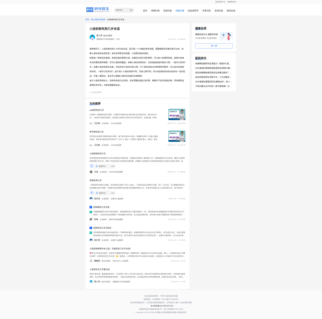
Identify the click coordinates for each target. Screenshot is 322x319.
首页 (145, 11)
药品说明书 (193, 11)
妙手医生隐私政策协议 (156, 303)
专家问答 (206, 11)
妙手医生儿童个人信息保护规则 (179, 303)
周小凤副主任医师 (98, 19)
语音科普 (167, 11)
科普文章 (180, 11)
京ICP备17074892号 (170, 299)
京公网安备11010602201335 (162, 306)
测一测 (214, 46)
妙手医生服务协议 (137, 303)
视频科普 (155, 11)
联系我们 (147, 299)
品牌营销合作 (231, 2)
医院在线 (231, 11)
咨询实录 (218, 11)
